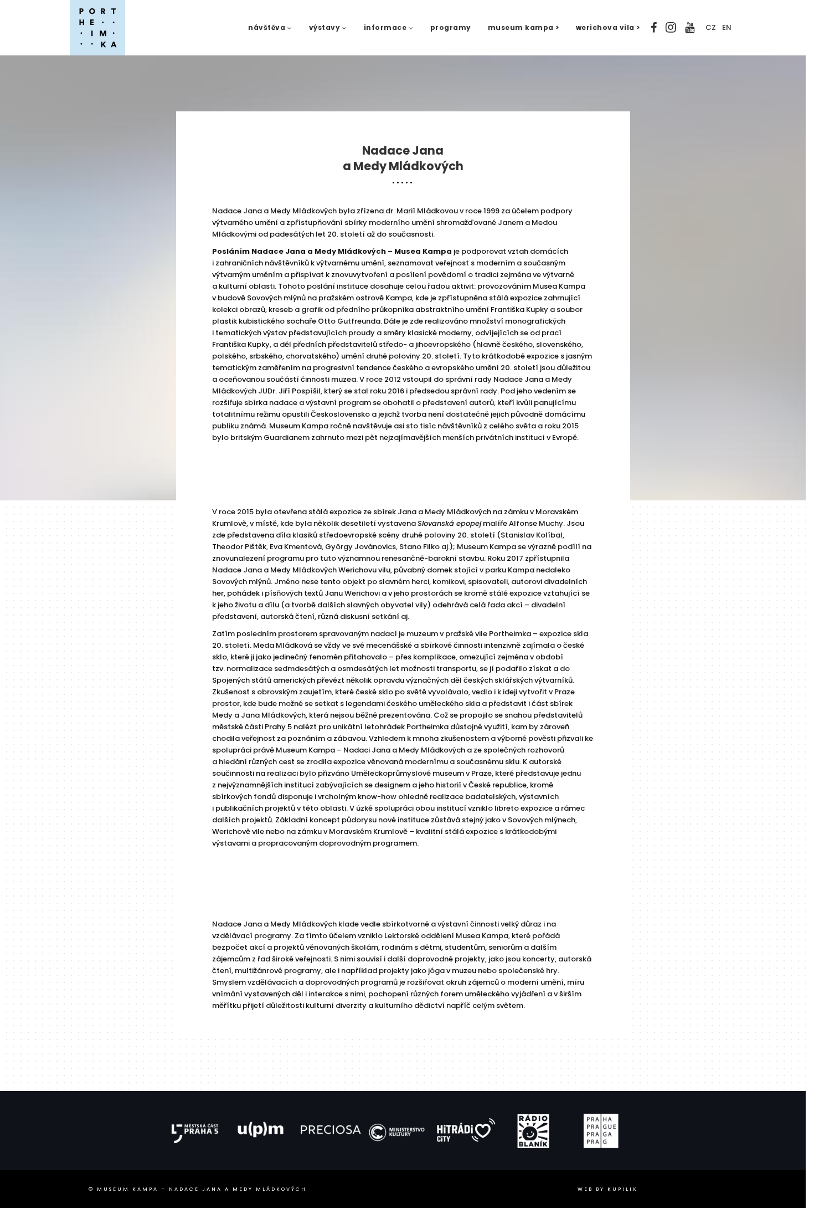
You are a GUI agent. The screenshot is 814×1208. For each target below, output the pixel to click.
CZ (710, 27)
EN (726, 27)
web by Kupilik (608, 1189)
